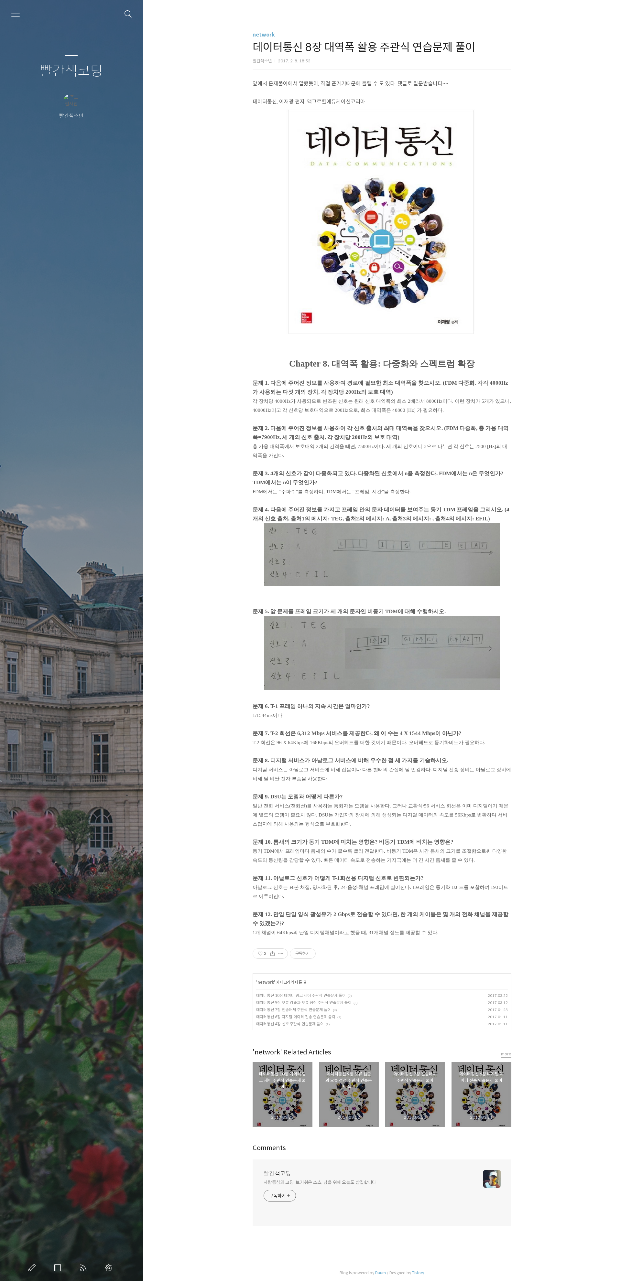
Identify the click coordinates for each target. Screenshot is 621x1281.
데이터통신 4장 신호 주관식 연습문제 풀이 (290, 1023)
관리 (110, 1267)
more (506, 1054)
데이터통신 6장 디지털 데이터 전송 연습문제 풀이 (295, 1016)
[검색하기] (128, 14)
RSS (84, 1267)
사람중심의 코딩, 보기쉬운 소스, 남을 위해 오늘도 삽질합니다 (320, 1182)
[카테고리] (15, 14)
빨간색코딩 (71, 71)
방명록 (59, 1267)
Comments (269, 1148)
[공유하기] (272, 953)
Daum (380, 1272)
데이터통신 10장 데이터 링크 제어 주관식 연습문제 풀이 (301, 995)
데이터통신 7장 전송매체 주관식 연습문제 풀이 (293, 1009)
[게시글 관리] (281, 953)
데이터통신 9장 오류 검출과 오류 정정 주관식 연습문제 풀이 (304, 1002)
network (264, 34)
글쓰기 (33, 1267)
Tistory (418, 1272)
